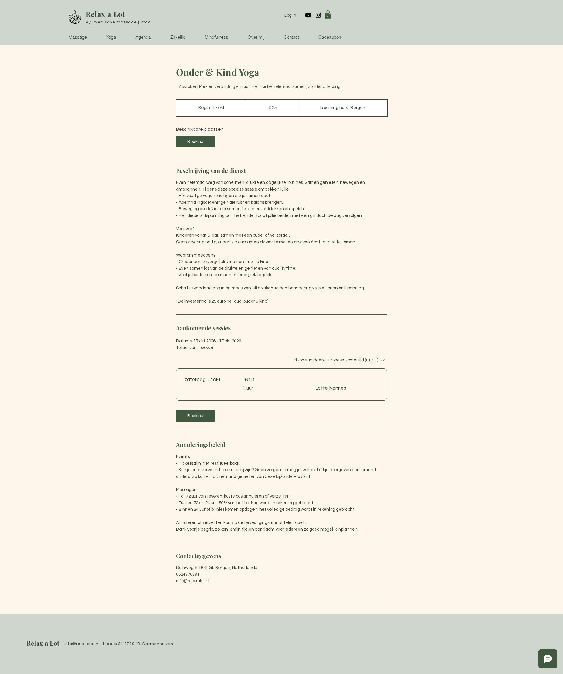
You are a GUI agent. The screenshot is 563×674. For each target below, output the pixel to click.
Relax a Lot (105, 14)
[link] (195, 141)
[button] (327, 14)
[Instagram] (318, 15)
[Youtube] (308, 15)
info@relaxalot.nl (82, 644)
